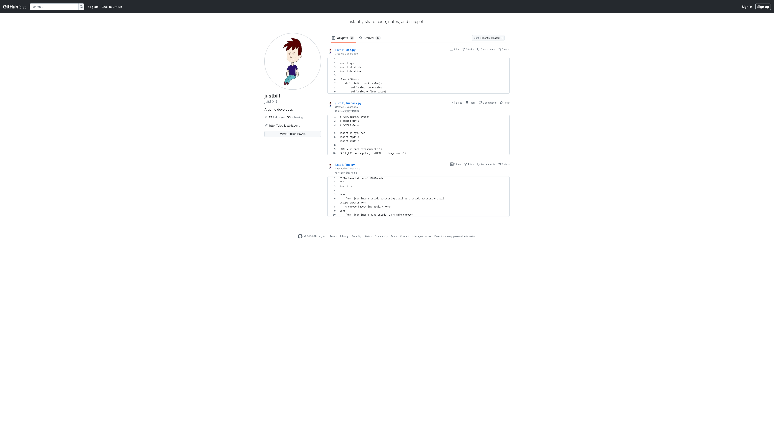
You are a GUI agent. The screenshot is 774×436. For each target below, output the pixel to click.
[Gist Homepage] (14, 6)
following (295, 117)
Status (368, 236)
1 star (506, 102)
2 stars (505, 164)
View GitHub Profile (293, 134)
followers (276, 117)
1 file (456, 49)
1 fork (472, 102)
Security (356, 236)
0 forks (469, 49)
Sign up (763, 7)
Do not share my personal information (455, 236)
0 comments (487, 49)
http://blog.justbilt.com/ (284, 125)
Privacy (344, 236)
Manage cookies (421, 236)
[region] (418, 75)
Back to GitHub (112, 6)
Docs (394, 236)
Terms (333, 236)
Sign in (747, 7)
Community (381, 236)
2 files (458, 102)
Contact (404, 236)
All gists (93, 6)
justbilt (339, 49)
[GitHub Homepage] (300, 236)
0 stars (505, 49)
